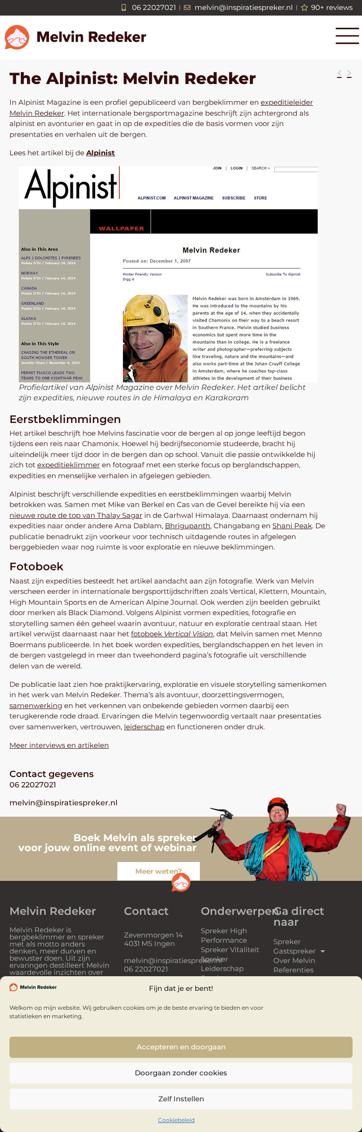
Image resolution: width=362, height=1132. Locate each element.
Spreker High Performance (224, 935)
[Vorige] (341, 73)
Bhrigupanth (187, 525)
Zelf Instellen (181, 1098)
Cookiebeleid (176, 1120)
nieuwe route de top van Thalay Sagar (75, 515)
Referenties (293, 969)
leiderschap (144, 726)
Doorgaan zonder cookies (181, 1072)
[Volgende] (348, 73)
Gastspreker (294, 950)
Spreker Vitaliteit (230, 949)
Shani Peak (292, 525)
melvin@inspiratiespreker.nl (63, 802)
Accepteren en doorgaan (181, 1046)
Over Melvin (294, 960)
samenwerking (35, 705)
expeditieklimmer (68, 464)
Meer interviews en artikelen (59, 745)
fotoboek (172, 633)
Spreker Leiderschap (222, 964)
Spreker (287, 941)
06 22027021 (32, 784)
